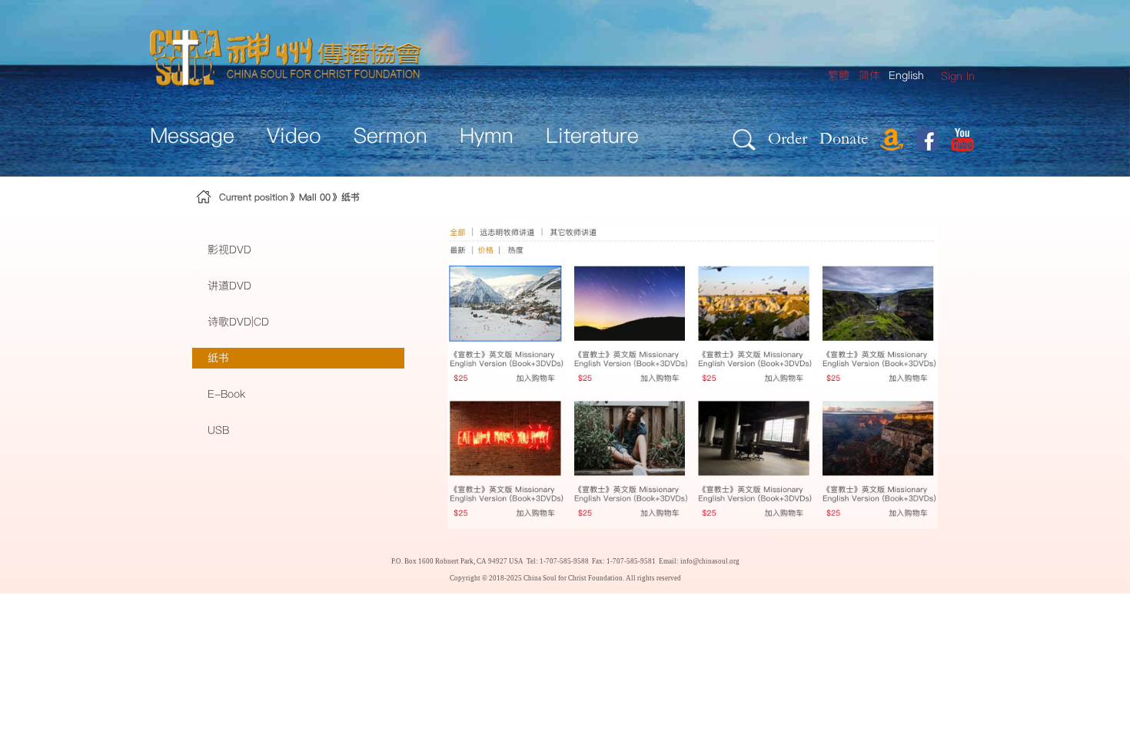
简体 (869, 75)
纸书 (350, 196)
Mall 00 (315, 196)
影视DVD (229, 249)
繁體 (838, 75)
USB (218, 430)
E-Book (226, 394)
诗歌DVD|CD (238, 321)
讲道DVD (229, 285)
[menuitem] (958, 76)
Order (787, 138)
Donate (843, 138)
